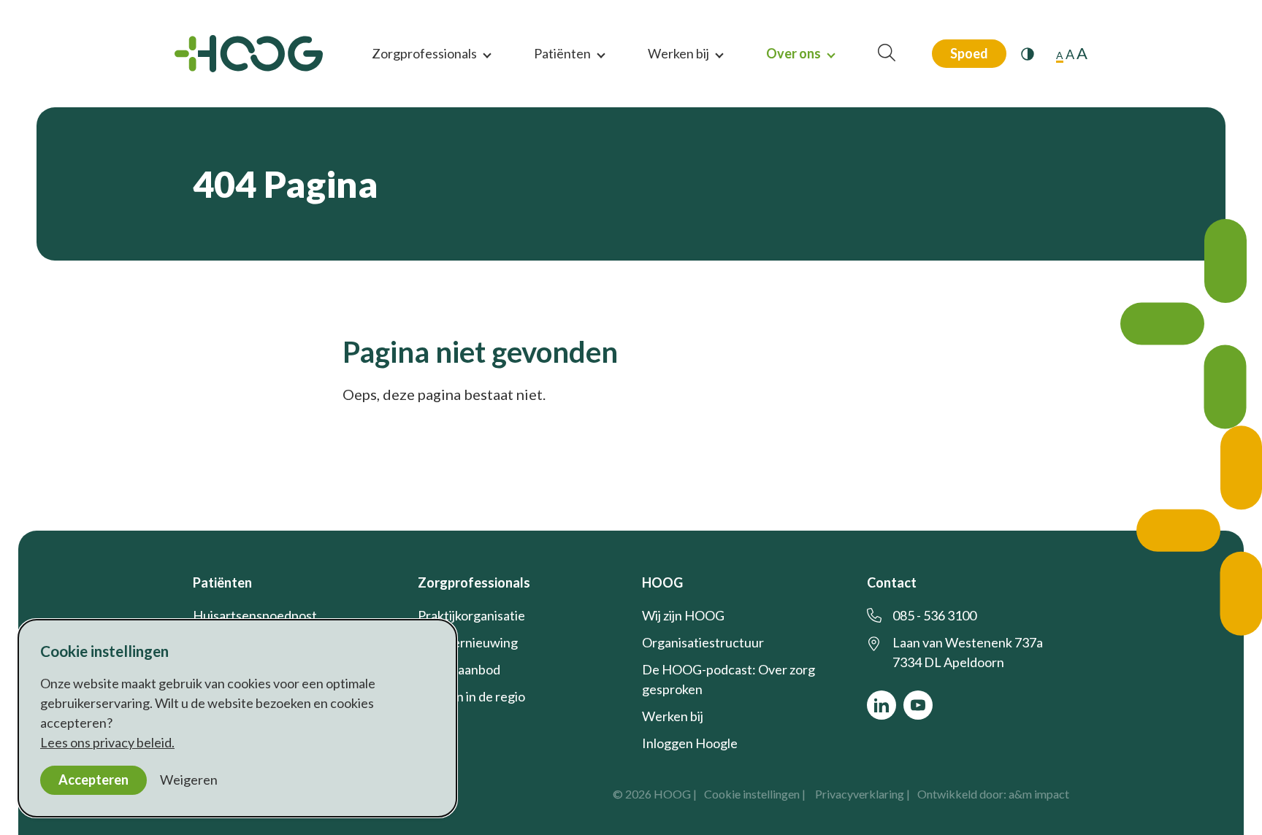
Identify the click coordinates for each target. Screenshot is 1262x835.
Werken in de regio (471, 696)
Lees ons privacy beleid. (107, 742)
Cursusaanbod (459, 669)
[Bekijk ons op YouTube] (918, 705)
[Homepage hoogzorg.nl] (249, 53)
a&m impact (1039, 794)
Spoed (969, 53)
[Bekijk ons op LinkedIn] (881, 705)
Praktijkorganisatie (471, 615)
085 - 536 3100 (934, 615)
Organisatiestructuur (703, 642)
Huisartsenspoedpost (255, 615)
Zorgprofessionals (424, 53)
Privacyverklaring (859, 794)
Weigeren (189, 779)
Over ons (793, 53)
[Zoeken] (886, 54)
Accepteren (93, 779)
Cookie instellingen (752, 794)
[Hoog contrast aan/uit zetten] (1027, 54)
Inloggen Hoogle (690, 743)
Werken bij (678, 53)
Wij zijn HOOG (683, 615)
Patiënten (562, 53)
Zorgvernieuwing (468, 642)
